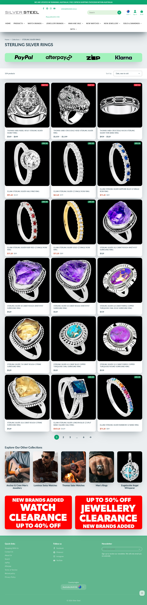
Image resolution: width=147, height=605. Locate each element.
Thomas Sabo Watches (73, 469)
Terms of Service (11, 570)
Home (7, 40)
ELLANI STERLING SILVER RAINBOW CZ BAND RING (120, 403)
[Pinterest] (47, 8)
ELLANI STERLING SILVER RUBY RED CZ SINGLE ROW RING (27, 228)
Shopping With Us (12, 548)
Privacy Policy (10, 577)
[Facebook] (43, 8)
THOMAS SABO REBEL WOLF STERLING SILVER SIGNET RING (27, 111)
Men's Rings (101, 469)
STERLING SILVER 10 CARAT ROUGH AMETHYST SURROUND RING (27, 286)
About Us (8, 555)
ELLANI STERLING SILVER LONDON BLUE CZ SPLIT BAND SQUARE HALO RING (73, 403)
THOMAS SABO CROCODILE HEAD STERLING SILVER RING (73, 111)
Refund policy (10, 573)
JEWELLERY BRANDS (54, 23)
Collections (16, 40)
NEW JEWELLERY (111, 23)
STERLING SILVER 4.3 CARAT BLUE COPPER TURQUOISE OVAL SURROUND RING (73, 344)
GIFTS (72, 29)
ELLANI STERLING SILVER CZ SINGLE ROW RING (73, 169)
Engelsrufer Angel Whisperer (129, 470)
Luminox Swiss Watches (45, 469)
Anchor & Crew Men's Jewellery (17, 470)
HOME (8, 23)
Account (135, 12)
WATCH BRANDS (34, 23)
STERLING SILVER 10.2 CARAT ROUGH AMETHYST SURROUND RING (120, 228)
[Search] (119, 13)
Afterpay (8, 566)
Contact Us (9, 552)
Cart (141, 12)
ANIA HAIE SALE (74, 23)
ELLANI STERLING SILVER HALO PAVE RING (27, 169)
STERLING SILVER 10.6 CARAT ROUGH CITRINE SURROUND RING (27, 403)
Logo (22, 13)
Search (7, 559)
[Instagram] (51, 8)
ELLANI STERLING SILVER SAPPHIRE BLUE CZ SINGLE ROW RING (120, 169)
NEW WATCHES (92, 23)
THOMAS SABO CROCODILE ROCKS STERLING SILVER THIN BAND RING (120, 111)
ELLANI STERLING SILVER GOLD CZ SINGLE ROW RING (73, 228)
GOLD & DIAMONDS (131, 23)
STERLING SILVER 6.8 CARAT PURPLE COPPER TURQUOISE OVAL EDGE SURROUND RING (120, 286)
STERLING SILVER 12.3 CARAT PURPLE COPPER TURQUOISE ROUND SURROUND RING (120, 344)
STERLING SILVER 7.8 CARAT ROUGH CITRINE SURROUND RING (27, 344)
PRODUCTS (18, 23)
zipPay (7, 562)
